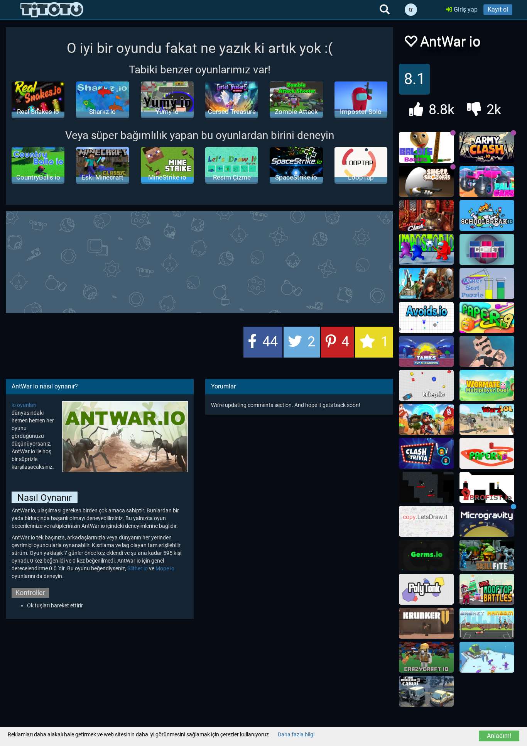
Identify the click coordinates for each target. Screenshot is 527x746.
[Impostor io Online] (426, 249)
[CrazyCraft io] (426, 657)
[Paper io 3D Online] (486, 453)
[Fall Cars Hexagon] (486, 181)
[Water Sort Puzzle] (486, 283)
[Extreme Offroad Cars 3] (426, 691)
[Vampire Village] (426, 487)
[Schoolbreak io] (486, 215)
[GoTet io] (486, 249)
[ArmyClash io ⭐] (486, 147)
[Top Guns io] (426, 419)
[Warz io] (486, 419)
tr (411, 10)
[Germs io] (426, 555)
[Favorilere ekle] (410, 43)
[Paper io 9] (486, 317)
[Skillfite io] (486, 555)
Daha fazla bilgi (296, 734)
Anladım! (499, 735)
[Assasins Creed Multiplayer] (426, 283)
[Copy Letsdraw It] (426, 521)
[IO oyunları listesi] (52, 9)
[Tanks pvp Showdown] (426, 351)
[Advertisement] (199, 261)
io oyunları (24, 405)
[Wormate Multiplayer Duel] (486, 385)
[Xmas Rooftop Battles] (486, 589)
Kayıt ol (498, 9)
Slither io (137, 568)
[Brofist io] (486, 487)
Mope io (164, 568)
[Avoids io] (426, 317)
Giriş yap (465, 9)
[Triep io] (426, 385)
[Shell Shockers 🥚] (426, 181)
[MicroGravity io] (486, 521)
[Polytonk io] (426, 589)
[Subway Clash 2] (426, 215)
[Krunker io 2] (426, 623)
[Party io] (486, 657)
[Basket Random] (486, 623)
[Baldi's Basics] (426, 147)
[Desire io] (486, 351)
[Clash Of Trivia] (426, 453)
